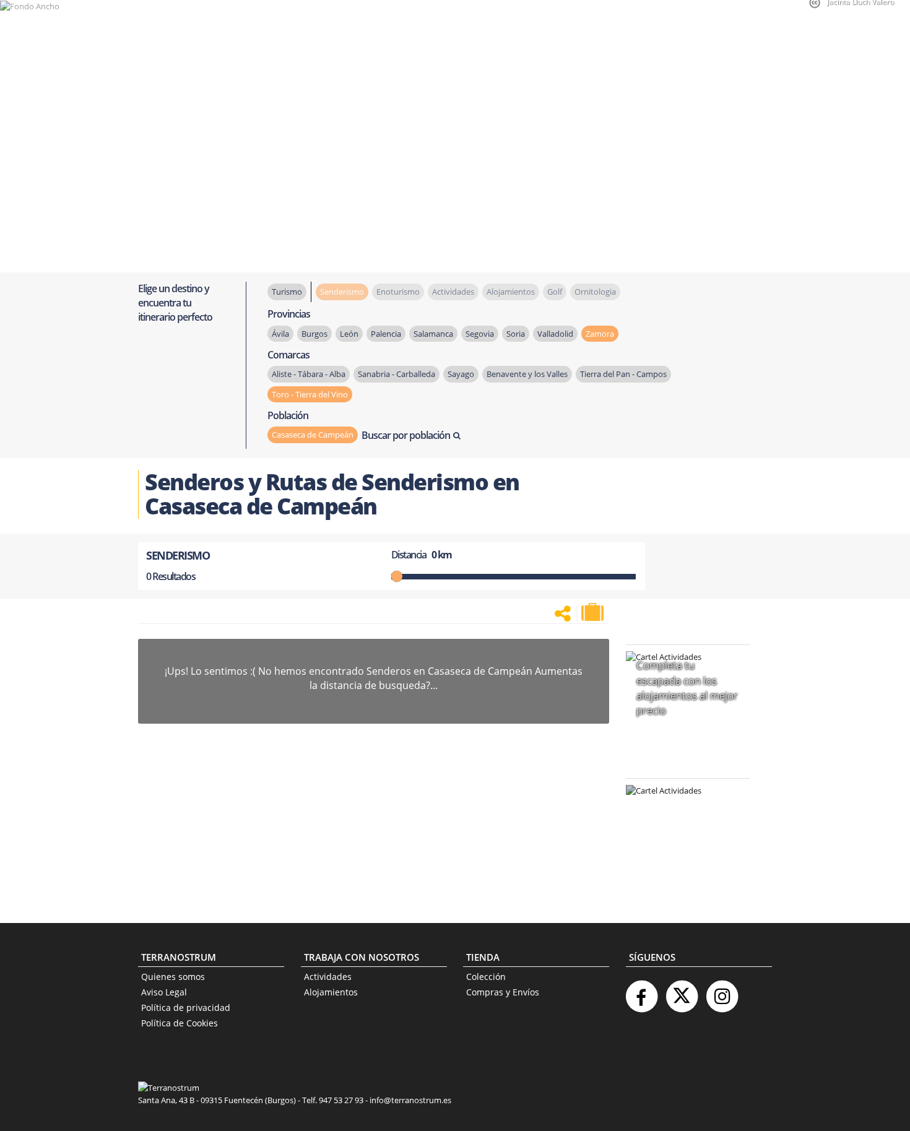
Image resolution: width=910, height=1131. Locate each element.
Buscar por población (406, 435)
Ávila (280, 333)
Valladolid (555, 333)
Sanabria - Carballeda (396, 373)
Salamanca (433, 333)
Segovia (480, 333)
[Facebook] (641, 991)
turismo (287, 291)
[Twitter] (681, 991)
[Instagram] (721, 991)
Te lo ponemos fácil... (680, 870)
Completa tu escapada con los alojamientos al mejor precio (687, 687)
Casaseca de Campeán (312, 434)
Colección (486, 976)
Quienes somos (173, 976)
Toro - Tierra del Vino (310, 394)
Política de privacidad (185, 1007)
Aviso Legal (164, 992)
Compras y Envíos (502, 992)
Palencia (386, 333)
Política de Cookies (179, 1023)
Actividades (328, 976)
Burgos (314, 333)
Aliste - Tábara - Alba (308, 373)
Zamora (600, 333)
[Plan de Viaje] (593, 612)
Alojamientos (331, 992)
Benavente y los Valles (527, 373)
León (349, 333)
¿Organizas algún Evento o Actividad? (681, 806)
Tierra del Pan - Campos (623, 373)
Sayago (461, 373)
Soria (515, 333)
